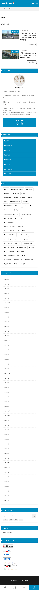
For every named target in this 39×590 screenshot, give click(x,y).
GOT (24, 193)
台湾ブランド (8, 145)
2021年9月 (6, 420)
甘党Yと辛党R (24, 580)
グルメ (20, 519)
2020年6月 (6, 491)
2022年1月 (6, 406)
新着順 (3, 24)
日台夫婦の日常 (9, 169)
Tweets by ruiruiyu (7, 532)
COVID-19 (29, 189)
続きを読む (32, 44)
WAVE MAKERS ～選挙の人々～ (13, 210)
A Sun (6, 189)
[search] (34, 516)
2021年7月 (6, 430)
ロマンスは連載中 (28, 243)
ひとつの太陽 (8, 218)
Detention (7, 193)
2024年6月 (6, 312)
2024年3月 (6, 321)
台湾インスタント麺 (20, 264)
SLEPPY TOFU (8, 206)
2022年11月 (7, 373)
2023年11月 (7, 336)
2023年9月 (6, 345)
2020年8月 (6, 481)
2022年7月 (6, 387)
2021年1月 (6, 458)
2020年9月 (6, 477)
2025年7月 (6, 288)
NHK (10, 9)
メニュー (24, 588)
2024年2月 (6, 326)
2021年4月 (6, 444)
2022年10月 (7, 378)
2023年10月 (7, 340)
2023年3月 (6, 364)
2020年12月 (7, 462)
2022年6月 (6, 392)
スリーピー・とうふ (28, 230)
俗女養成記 (21, 251)
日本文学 (7, 164)
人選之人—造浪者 (9, 251)
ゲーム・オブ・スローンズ (12, 230)
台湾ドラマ (15, 31)
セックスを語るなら (10, 235)
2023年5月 (6, 359)
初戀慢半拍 (8, 259)
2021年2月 (6, 453)
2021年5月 (6, 439)
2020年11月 (7, 467)
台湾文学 (7, 150)
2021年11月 (7, 411)
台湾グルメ (8, 141)
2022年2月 (6, 401)
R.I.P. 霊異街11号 (15, 201)
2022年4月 (6, 397)
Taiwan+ (18, 206)
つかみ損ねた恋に (26, 214)
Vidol (32, 206)
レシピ (18, 243)
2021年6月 (6, 434)
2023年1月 (6, 368)
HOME (5, 9)
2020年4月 (6, 500)
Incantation (8, 197)
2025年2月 (6, 293)
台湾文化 (6, 519)
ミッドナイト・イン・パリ (22, 239)
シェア (14, 588)
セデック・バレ (24, 235)
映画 (11, 519)
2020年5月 (6, 495)
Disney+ (17, 193)
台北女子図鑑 (18, 259)
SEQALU (26, 201)
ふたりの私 (19, 218)
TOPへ (34, 588)
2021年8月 (6, 425)
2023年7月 (6, 354)
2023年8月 (6, 350)
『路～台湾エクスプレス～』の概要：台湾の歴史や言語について (28, 55)
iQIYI (16, 197)
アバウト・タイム (9, 222)
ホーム (5, 588)
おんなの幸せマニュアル (11, 214)
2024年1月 (6, 331)
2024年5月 (6, 317)
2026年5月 (6, 279)
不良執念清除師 (23, 247)
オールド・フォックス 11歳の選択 (14, 226)
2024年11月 (7, 298)
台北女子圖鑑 (29, 259)
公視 (24, 255)
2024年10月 (7, 303)
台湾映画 (7, 155)
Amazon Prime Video (17, 189)
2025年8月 (6, 284)
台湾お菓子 (8, 264)
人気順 (7, 24)
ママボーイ (8, 239)
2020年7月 (6, 486)
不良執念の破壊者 (9, 247)
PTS (6, 201)
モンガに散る (8, 243)
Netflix (23, 197)
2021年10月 (7, 415)
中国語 (32, 247)
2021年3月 (6, 448)
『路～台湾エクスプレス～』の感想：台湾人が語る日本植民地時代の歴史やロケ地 (28, 36)
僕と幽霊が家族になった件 (12, 255)
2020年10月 (7, 472)
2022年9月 (6, 383)
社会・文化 (8, 173)
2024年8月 (6, 307)
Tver (26, 206)
